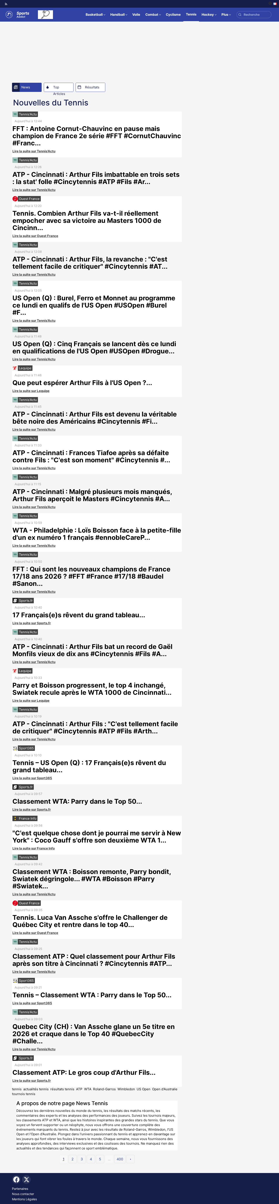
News (25, 87)
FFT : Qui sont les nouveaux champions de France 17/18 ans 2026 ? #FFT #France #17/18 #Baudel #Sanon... (91, 576)
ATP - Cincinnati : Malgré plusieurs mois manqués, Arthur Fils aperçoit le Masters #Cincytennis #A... (92, 495)
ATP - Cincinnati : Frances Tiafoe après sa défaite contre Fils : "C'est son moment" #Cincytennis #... (91, 456)
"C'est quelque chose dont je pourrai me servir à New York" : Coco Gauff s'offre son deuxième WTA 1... (96, 836)
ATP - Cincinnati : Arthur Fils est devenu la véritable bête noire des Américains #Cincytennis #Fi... (94, 417)
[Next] (130, 1159)
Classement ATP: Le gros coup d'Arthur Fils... (84, 1072)
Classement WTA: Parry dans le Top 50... (77, 801)
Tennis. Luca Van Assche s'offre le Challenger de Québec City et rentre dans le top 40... (90, 921)
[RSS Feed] (6, 4)
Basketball (94, 14)
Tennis (191, 14)
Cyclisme (173, 14)
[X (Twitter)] (26, 1179)
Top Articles (59, 88)
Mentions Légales (24, 1199)
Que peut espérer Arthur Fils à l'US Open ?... (82, 383)
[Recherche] (240, 14)
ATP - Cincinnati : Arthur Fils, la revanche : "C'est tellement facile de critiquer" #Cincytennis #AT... (90, 262)
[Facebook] (16, 1179)
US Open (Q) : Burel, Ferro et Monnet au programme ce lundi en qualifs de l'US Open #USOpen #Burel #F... (93, 305)
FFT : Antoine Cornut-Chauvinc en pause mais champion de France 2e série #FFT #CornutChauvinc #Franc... (96, 136)
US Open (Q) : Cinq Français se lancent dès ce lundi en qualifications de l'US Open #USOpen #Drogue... (94, 347)
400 (120, 1159)
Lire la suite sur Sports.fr (31, 623)
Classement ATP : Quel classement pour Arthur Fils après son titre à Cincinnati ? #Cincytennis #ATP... (93, 959)
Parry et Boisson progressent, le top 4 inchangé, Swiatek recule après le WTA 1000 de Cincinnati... (92, 688)
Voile (136, 14)
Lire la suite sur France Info (33, 848)
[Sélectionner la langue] (272, 4)
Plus (224, 14)
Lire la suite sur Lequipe (30, 391)
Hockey (208, 14)
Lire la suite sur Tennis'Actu (33, 151)
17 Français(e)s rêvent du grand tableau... (78, 615)
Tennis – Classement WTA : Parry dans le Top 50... (92, 995)
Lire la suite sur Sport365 (32, 778)
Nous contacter (23, 1194)
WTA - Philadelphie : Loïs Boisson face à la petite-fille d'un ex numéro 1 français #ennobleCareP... (96, 533)
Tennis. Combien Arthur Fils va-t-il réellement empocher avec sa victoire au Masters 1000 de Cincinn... (86, 220)
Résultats (92, 87)
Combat (151, 14)
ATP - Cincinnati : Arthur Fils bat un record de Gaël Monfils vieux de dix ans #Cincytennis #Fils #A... (92, 650)
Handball (117, 14)
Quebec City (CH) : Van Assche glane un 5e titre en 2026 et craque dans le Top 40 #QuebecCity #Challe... (93, 1034)
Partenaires (20, 1188)
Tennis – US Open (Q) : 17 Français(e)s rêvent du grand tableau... (89, 766)
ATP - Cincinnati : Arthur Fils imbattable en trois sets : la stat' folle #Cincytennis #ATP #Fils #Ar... (96, 178)
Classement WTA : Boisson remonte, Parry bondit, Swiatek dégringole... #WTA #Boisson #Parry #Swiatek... (91, 879)
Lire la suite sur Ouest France (35, 236)
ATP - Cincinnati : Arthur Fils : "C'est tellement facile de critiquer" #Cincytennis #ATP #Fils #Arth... (95, 727)
